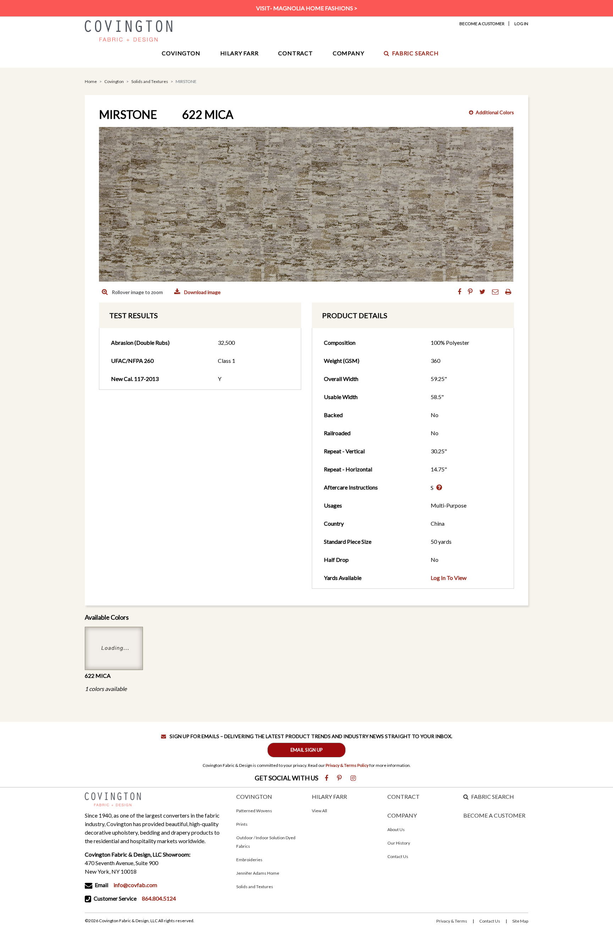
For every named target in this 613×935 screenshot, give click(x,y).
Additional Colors (495, 112)
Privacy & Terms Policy (347, 765)
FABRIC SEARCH (492, 796)
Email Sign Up (307, 750)
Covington (114, 81)
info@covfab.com (135, 884)
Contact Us (397, 856)
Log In (521, 23)
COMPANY (402, 815)
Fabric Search (415, 53)
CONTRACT (403, 796)
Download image (202, 292)
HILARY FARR (329, 796)
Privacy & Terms (451, 921)
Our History (398, 843)
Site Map (520, 921)
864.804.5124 (159, 898)
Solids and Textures (149, 81)
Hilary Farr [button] (239, 53)
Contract (295, 53)
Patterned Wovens (254, 810)
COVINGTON (254, 796)
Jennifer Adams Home (257, 873)
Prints (242, 824)
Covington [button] (181, 53)
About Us (396, 829)
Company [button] (348, 53)
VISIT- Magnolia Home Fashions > (306, 8)
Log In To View (448, 577)
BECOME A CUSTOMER (494, 815)
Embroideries (249, 859)
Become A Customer (481, 23)
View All (319, 810)
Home (91, 81)
